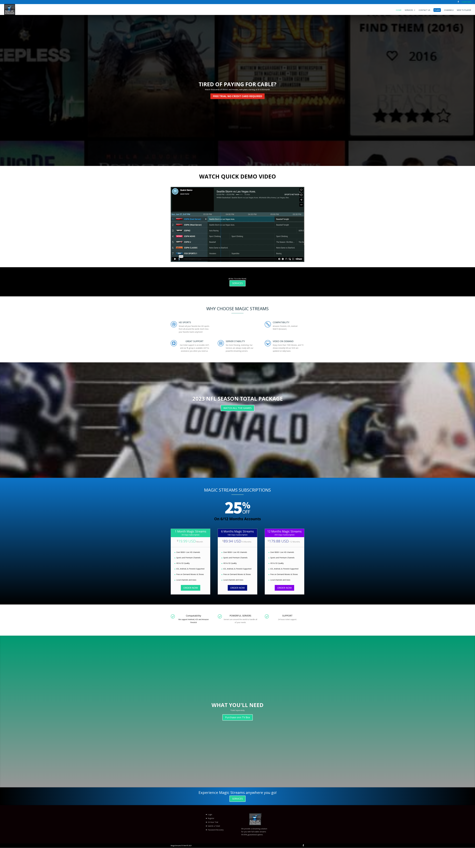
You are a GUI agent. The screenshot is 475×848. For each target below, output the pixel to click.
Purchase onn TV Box (237, 717)
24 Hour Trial (213, 822)
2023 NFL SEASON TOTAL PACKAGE (237, 398)
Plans (437, 10)
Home (399, 10)
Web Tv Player (464, 10)
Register (211, 818)
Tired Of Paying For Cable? (237, 84)
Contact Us (424, 10)
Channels (449, 10)
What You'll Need (237, 705)
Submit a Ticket (214, 826)
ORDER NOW (190, 587)
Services (409, 10)
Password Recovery (216, 830)
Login (210, 814)
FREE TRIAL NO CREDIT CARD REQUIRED (237, 96)
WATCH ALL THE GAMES (237, 408)
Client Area (466, 2)
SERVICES (237, 283)
